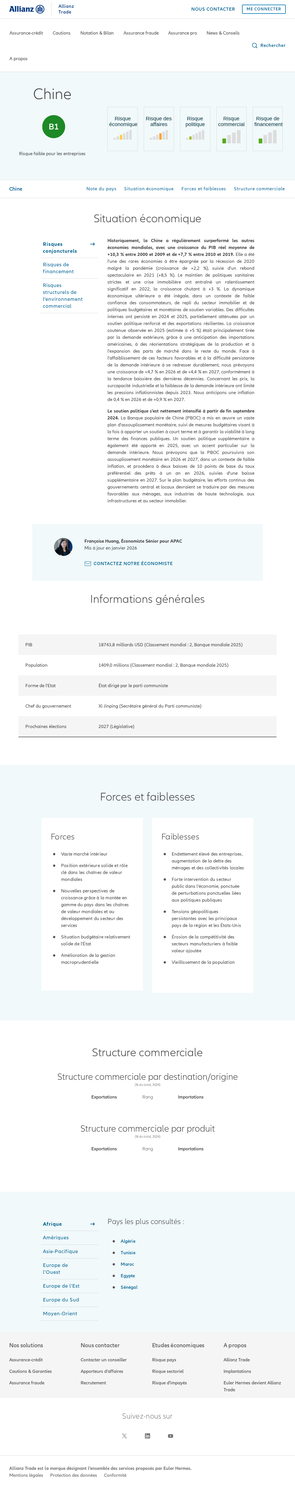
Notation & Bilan (97, 33)
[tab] (69, 247)
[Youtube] (170, 1435)
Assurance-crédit (26, 33)
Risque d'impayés (169, 1383)
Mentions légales (26, 1475)
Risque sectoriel (168, 1371)
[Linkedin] (147, 1435)
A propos (19, 59)
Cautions (62, 33)
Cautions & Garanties (30, 1371)
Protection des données (73, 1475)
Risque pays (164, 1360)
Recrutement (93, 1383)
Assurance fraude (141, 33)
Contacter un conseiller (104, 1360)
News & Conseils (223, 33)
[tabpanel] (180, 370)
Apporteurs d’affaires (102, 1371)
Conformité (115, 1475)
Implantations (237, 1371)
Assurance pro (182, 33)
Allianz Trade (237, 1360)
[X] (124, 1435)
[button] (268, 45)
